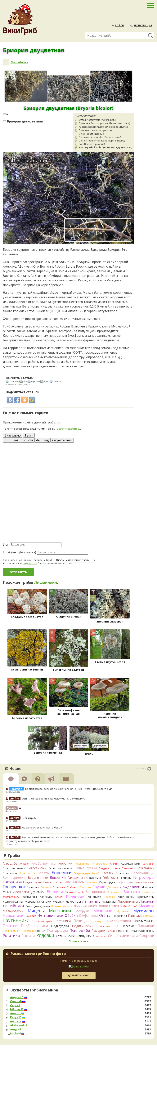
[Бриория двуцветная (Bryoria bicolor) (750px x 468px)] (68, 88)
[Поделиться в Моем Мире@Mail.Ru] (32, 400)
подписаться (30, 563)
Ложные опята (86, 906)
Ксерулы (30, 901)
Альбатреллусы (44, 863)
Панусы (149, 916)
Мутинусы (123, 911)
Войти (119, 25)
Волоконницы (142, 873)
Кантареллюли (11, 897)
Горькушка (59, 887)
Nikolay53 (17, 1009)
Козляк (59, 897)
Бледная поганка (109, 868)
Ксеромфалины (13, 901)
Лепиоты (90, 901)
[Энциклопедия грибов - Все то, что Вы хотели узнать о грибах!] (20, 19)
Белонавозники (14, 868)
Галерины (75, 878)
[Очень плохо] (13, 381)
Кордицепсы (126, 897)
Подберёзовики (34, 925)
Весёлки (108, 873)
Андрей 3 (17, 997)
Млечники (60, 911)
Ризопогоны (146, 931)
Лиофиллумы (128, 901)
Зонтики (131, 891)
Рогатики (11, 935)
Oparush (16, 1001)
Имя (6, 544)
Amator (15, 1013)
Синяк (113, 935)
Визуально (12, 435)
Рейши (111, 931)
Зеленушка (114, 892)
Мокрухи (82, 911)
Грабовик (72, 887)
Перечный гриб (42, 921)
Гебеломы (110, 878)
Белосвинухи (36, 868)
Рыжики (28, 935)
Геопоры (125, 878)
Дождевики (130, 886)
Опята (104, 915)
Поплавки (145, 925)
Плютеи (10, 925)
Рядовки (45, 935)
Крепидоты (145, 897)
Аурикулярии (130, 863)
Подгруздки (60, 926)
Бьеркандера (82, 873)
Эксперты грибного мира (34, 990)
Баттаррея (148, 863)
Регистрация (143, 25)
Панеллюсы (119, 916)
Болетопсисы (28, 873)
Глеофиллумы (144, 882)
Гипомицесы (74, 882)
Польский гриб (109, 926)
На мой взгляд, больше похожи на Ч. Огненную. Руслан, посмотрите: (67, 788)
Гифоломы (125, 882)
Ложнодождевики (37, 906)
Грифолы (85, 887)
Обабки (71, 915)
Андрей (15, 1029)
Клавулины (29, 897)
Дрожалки (21, 892)
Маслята (146, 905)
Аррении (65, 863)
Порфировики (11, 931)
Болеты (44, 873)
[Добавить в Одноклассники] (24, 400)
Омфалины (88, 915)
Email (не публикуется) (19, 552)
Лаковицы (73, 901)
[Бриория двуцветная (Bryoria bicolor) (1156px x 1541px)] (26, 86)
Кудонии (58, 901)
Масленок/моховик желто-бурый (42, 827)
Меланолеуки (13, 911)
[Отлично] (55, 381)
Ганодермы (92, 878)
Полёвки (128, 926)
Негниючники (50, 915)
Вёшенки (58, 877)
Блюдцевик (128, 868)
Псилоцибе (80, 930)
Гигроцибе (12, 882)
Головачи (32, 887)
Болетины (10, 873)
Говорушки (14, 886)
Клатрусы (46, 897)
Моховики (103, 910)
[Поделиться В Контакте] (10, 400)
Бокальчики (145, 868)
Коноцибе (94, 897)
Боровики (62, 872)
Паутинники (16, 920)
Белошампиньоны (60, 868)
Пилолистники (119, 921)
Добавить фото (78, 975)
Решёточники (126, 931)
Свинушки (84, 936)
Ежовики (55, 891)
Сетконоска (99, 936)
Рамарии (98, 930)
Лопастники (109, 906)
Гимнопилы (52, 882)
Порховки (28, 931)
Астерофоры (99, 863)
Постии (40, 931)
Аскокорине (82, 863)
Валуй (96, 873)
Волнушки (122, 873)
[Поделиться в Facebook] (17, 400)
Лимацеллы (107, 901)
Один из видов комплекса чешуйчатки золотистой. (53, 798)
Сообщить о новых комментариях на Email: (27, 560)
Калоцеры (148, 892)
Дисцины (112, 887)
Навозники (13, 915)
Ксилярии (44, 901)
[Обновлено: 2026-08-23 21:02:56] (149, 769)
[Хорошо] (45, 381)
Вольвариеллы (14, 877)
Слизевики (129, 935)
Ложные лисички (61, 906)
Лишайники (19, 62)
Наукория (30, 916)
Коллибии (75, 896)
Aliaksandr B (18, 1025)
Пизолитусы (97, 921)
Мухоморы (143, 910)
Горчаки (46, 887)
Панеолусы (136, 916)
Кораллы (109, 897)
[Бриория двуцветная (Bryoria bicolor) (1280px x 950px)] (111, 86)
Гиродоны (92, 882)
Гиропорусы (107, 882)
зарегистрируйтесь (68, 428)
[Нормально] (34, 381)
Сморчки (146, 935)
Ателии (114, 863)
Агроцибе (10, 863)
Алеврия (24, 863)
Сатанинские (65, 936)
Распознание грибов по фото (38, 954)
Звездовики (95, 891)
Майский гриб (128, 906)
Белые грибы (85, 868)
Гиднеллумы (32, 882)
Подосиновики (84, 926)
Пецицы (80, 920)
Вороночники (38, 878)
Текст (29, 435)
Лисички (146, 901)
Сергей (15, 1005)
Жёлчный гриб (74, 892)
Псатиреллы (57, 930)
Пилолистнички (143, 921)
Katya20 (15, 1017)
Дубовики (37, 892)
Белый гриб (29, 818)
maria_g (15, 1021)
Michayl (15, 1033)
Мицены (36, 910)
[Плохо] (24, 381)
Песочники (62, 921)
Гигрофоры (143, 877)
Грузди (98, 886)
